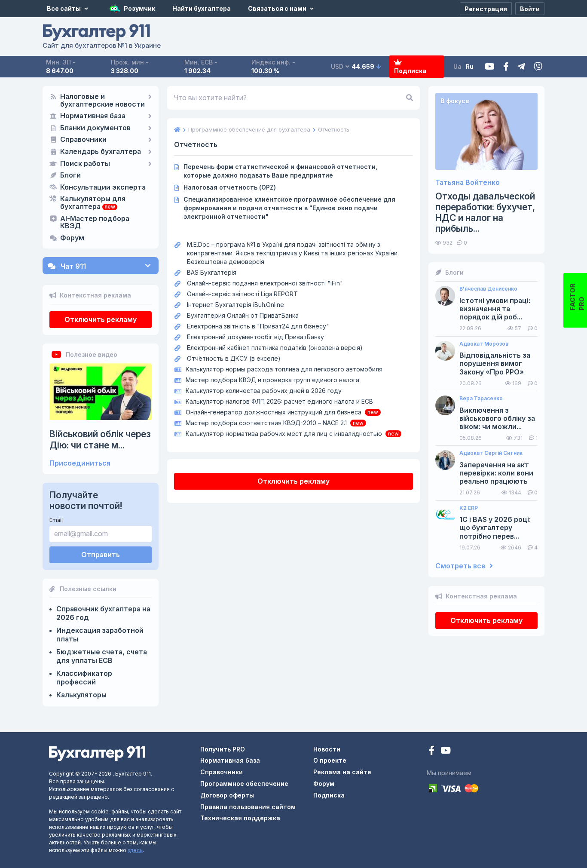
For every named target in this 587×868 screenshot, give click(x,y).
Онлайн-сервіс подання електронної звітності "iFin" (265, 283)
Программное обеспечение (244, 783)
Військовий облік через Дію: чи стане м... (100, 439)
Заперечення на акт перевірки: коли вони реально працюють (496, 473)
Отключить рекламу (100, 319)
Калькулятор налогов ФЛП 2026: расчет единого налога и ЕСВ (279, 401)
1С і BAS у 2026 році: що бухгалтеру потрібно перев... (495, 527)
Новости (326, 749)
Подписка (410, 70)
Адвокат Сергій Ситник (491, 453)
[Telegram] (521, 67)
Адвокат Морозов (483, 344)
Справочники (83, 140)
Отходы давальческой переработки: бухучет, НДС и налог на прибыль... (485, 212)
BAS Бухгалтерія (211, 272)
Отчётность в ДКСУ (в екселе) (234, 358)
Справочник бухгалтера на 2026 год (103, 613)
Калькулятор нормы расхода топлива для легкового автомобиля (284, 369)
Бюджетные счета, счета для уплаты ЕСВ (101, 656)
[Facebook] (506, 67)
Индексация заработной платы (100, 634)
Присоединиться (79, 463)
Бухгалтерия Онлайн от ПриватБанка (243, 315)
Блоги (70, 175)
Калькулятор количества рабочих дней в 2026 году (264, 390)
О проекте (329, 760)
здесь (135, 850)
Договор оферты (227, 795)
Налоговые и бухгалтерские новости (102, 100)
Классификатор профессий (84, 677)
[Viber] (538, 67)
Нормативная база (92, 116)
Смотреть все (461, 566)
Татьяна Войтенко (467, 182)
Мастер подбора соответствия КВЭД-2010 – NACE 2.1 (266, 422)
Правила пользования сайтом (248, 806)
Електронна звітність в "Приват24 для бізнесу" (258, 326)
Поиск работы (85, 164)
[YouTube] (445, 751)
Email (56, 520)
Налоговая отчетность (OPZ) (229, 187)
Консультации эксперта (103, 187)
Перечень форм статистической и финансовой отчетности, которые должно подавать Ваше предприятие (280, 171)
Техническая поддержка (240, 818)
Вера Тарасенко (481, 399)
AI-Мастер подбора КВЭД (94, 222)
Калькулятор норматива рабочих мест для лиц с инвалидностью (284, 433)
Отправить (100, 554)
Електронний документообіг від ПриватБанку (255, 336)
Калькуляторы (81, 694)
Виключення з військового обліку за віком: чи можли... (497, 418)
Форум (72, 238)
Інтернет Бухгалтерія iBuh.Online (235, 304)
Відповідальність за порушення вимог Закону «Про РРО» (494, 363)
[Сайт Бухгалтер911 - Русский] (97, 753)
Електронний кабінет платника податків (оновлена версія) (275, 347)
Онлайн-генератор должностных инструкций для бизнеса (273, 412)
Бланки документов (95, 128)
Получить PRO (222, 749)
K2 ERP (468, 508)
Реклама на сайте (342, 772)
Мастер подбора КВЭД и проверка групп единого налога (272, 379)
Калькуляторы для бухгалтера (92, 203)
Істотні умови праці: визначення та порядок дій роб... (494, 309)
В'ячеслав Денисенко (488, 289)
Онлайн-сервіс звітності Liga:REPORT (242, 294)
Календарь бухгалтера (100, 152)
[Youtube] (490, 67)
